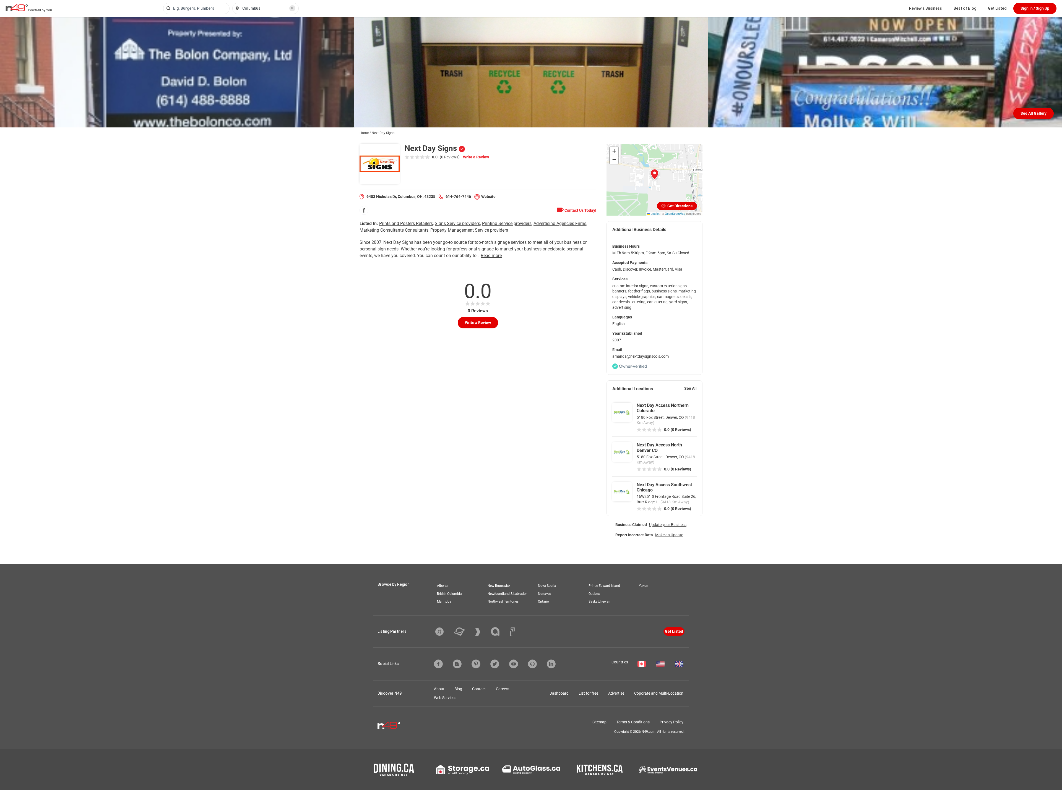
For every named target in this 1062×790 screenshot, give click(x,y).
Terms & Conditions (633, 722)
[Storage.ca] (462, 769)
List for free (588, 693)
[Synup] (482, 631)
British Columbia (449, 594)
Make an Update (669, 535)
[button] (654, 174)
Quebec (594, 594)
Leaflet (655, 214)
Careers (502, 689)
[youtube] (513, 664)
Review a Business (925, 8)
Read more (491, 255)
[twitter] (494, 664)
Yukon (643, 586)
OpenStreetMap (675, 214)
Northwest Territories (503, 601)
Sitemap (599, 722)
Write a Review (476, 157)
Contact (479, 689)
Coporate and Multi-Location (658, 693)
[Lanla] (499, 631)
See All (690, 388)
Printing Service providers (507, 223)
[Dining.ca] (394, 770)
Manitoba (444, 601)
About (439, 689)
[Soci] (512, 631)
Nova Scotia (547, 586)
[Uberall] (463, 631)
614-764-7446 (458, 196)
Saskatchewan (599, 601)
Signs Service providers (457, 223)
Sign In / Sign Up (1035, 8)
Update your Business (667, 524)
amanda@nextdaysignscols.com (640, 356)
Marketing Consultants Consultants (394, 230)
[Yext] (443, 631)
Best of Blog (965, 8)
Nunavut (544, 594)
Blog (458, 689)
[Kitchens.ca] (600, 770)
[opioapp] (532, 664)
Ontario (543, 601)
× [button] (292, 8)
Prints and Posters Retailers (406, 223)
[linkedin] (551, 664)
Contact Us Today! (580, 210)
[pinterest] (475, 664)
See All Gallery (1034, 113)
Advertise (616, 693)
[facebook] (364, 210)
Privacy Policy (671, 722)
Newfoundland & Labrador (507, 594)
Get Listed (997, 8)
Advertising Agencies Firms (559, 223)
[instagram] (457, 664)
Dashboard (559, 693)
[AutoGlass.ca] (531, 770)
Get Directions (680, 206)
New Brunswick (499, 586)
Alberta (442, 586)
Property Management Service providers (469, 230)
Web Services (445, 697)
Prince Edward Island (604, 586)
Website (488, 196)
